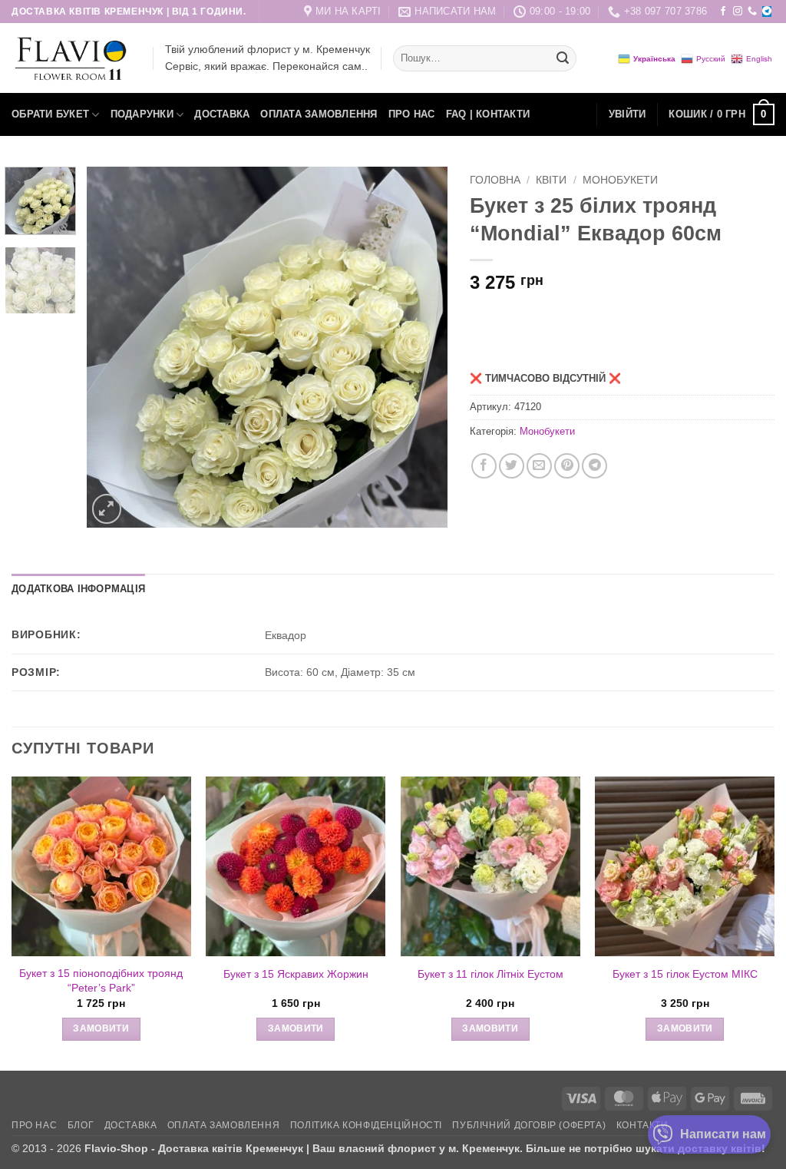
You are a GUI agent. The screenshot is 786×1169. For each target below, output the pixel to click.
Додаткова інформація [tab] (78, 588)
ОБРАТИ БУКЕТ (50, 114)
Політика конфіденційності (366, 1125)
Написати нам (723, 1134)
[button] (627, 114)
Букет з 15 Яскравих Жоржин (295, 974)
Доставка (221, 114)
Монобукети (620, 180)
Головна (495, 180)
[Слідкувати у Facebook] (723, 11)
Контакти (642, 1125)
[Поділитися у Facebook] (484, 466)
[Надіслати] (563, 58)
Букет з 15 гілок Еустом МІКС (685, 974)
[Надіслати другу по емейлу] (539, 466)
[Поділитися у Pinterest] (567, 466)
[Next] (420, 347)
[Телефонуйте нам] (752, 11)
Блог (81, 1125)
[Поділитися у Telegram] (594, 466)
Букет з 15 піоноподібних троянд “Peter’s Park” (101, 980)
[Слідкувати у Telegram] (766, 11)
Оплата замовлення (318, 114)
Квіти (551, 180)
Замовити (101, 1028)
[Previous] (113, 347)
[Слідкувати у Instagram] (737, 11)
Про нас (411, 114)
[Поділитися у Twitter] (511, 466)
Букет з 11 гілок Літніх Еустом (490, 974)
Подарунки (142, 114)
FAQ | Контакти (488, 114)
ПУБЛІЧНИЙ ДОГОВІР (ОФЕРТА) (529, 1125)
